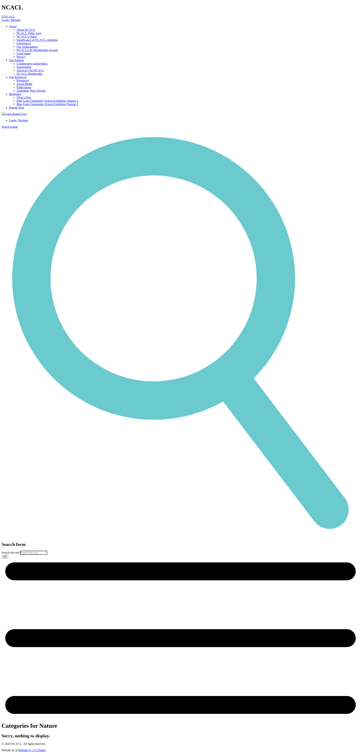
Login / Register (11, 20)
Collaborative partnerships (32, 63)
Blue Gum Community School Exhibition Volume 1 (47, 100)
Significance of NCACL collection (37, 40)
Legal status (24, 53)
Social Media (24, 83)
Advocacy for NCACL (30, 70)
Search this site (10, 552)
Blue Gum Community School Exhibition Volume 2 (47, 104)
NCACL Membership (29, 73)
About (13, 26)
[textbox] (180, 550)
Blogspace (15, 94)
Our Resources (18, 77)
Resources (23, 80)
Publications (24, 87)
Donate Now (16, 107)
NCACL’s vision (27, 36)
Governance (24, 43)
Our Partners (16, 60)
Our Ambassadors (27, 46)
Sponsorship (24, 67)
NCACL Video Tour (29, 33)
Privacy (21, 56)
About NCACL (26, 29)
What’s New (24, 97)
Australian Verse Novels (31, 90)
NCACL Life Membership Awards (37, 50)
